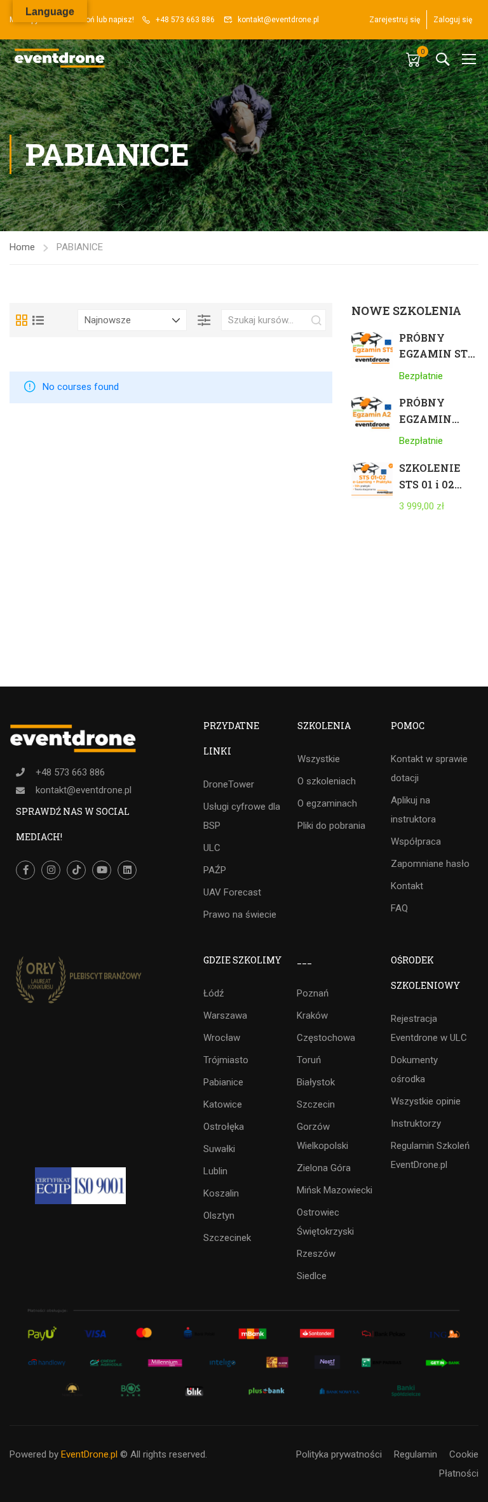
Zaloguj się (452, 19)
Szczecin (316, 1104)
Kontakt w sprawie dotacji (429, 768)
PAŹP (214, 870)
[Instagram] (50, 870)
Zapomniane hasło (430, 863)
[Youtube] (101, 870)
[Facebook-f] (25, 870)
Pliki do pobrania (331, 825)
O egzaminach (327, 803)
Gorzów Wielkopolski (322, 1136)
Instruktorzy (416, 1123)
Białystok (316, 1082)
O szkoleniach (326, 781)
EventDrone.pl (89, 1454)
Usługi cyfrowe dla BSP (241, 816)
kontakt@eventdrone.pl (278, 19)
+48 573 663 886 (185, 19)
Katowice (222, 1104)
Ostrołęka (223, 1126)
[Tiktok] (76, 870)
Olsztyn (218, 1215)
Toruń (309, 1060)
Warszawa (225, 1015)
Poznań (313, 993)
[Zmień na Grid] (21, 320)
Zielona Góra (324, 1168)
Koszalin (221, 1193)
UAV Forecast (232, 892)
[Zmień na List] (38, 320)
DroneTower (228, 784)
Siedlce (312, 1276)
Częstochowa (326, 1037)
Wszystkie (318, 759)
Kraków (312, 1015)
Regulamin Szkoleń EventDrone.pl (430, 1155)
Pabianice (223, 1082)
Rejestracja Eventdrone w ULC (429, 1028)
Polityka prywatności (339, 1454)
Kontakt (407, 886)
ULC (211, 848)
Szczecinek (227, 1238)
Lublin (215, 1171)
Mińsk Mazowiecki (334, 1190)
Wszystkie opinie (426, 1101)
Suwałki (219, 1149)
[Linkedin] (127, 870)
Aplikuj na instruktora (413, 810)
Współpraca (416, 841)
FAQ (399, 908)
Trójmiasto (225, 1060)
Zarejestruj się (394, 19)
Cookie (463, 1454)
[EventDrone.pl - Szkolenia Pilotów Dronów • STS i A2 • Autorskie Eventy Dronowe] (60, 58)
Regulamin (415, 1454)
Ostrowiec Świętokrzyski (325, 1222)
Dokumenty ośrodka (414, 1069)
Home (22, 247)
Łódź (213, 993)
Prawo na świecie (239, 914)
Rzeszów (316, 1253)
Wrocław (221, 1037)
